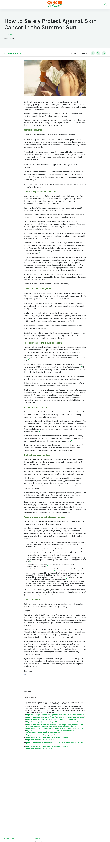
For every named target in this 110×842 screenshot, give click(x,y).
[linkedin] (104, 53)
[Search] (105, 4)
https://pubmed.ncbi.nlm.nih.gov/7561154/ (41, 740)
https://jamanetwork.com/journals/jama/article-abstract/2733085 (51, 719)
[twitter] (98, 53)
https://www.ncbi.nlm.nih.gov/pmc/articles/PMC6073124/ (47, 746)
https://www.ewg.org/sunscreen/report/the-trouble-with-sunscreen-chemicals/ (55, 715)
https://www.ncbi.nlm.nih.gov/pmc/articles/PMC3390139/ (47, 737)
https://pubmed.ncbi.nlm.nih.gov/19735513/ (42, 749)
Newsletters (9, 838)
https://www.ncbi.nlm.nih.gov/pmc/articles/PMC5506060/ (47, 735)
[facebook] (93, 53)
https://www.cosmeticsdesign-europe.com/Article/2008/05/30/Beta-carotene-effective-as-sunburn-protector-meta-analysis (55, 732)
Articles (8, 35)
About (37, 838)
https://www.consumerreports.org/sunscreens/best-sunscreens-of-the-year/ (54, 728)
